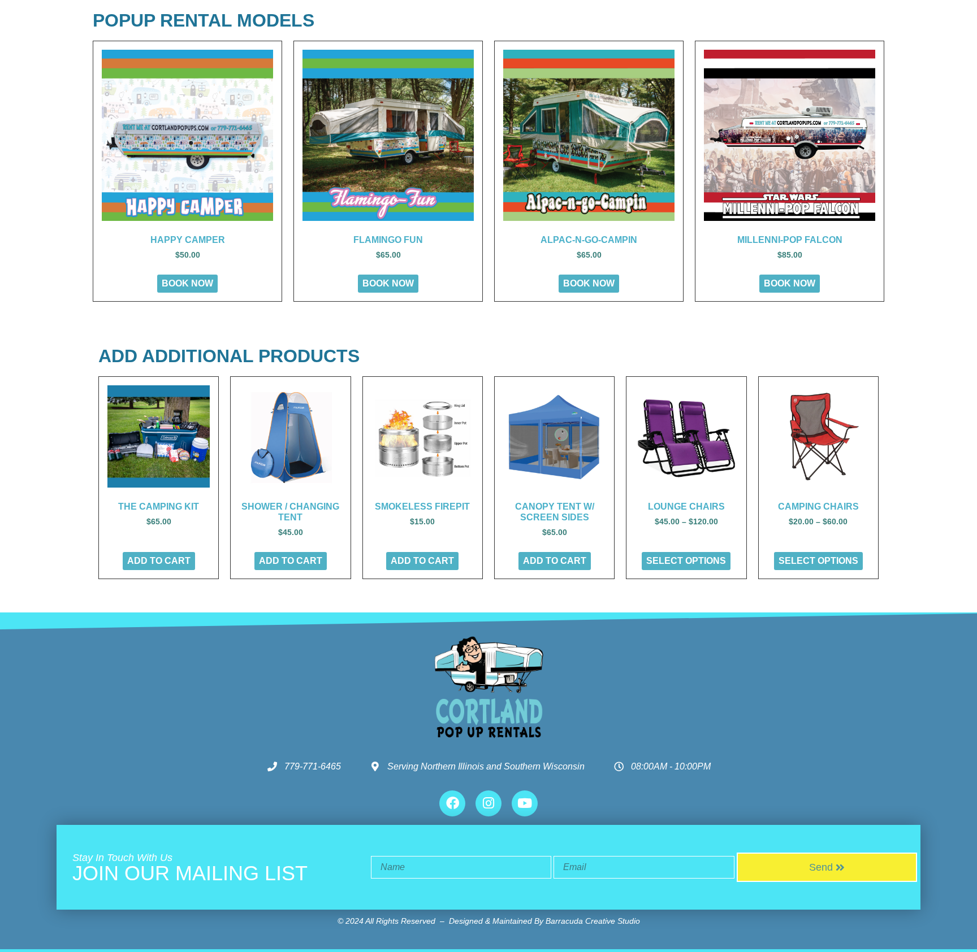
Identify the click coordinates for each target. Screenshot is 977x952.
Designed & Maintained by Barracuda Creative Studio (544, 920)
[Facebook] (452, 803)
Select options (686, 561)
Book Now (187, 283)
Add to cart (159, 561)
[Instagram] (488, 803)
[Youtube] (525, 803)
